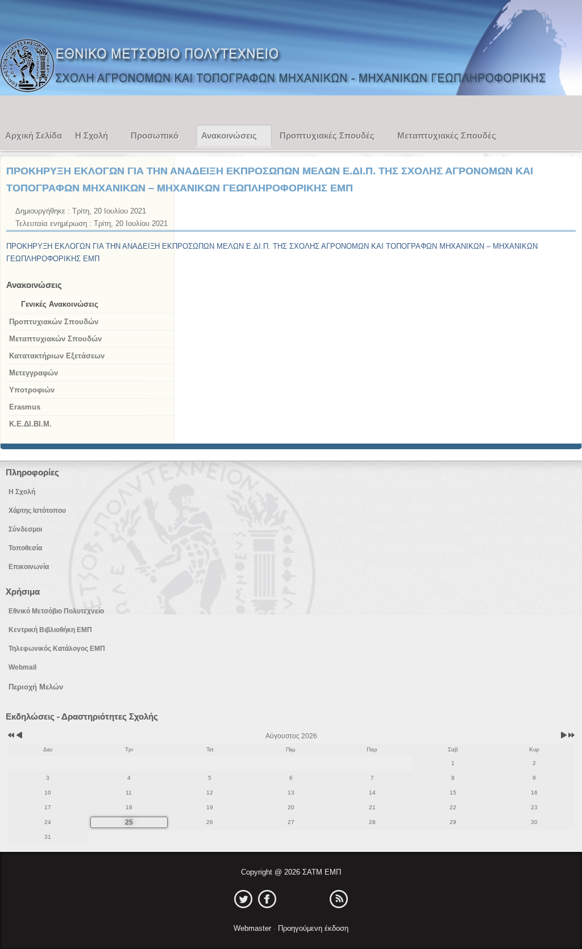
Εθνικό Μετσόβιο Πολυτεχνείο (56, 611)
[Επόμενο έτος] (570, 736)
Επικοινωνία (29, 567)
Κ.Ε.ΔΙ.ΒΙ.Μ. (30, 424)
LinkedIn (291, 899)
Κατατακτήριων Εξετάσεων (57, 356)
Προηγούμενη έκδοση (312, 928)
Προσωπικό (154, 135)
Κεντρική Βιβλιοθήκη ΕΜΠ (50, 630)
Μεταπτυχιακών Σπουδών (55, 339)
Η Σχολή (91, 135)
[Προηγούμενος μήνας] (19, 736)
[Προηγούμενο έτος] (10, 736)
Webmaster (253, 928)
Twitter (243, 899)
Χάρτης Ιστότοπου (37, 511)
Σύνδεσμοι (25, 529)
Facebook (267, 899)
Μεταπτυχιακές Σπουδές (446, 135)
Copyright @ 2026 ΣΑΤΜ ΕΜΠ (291, 872)
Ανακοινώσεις (229, 135)
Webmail (22, 667)
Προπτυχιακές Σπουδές (327, 135)
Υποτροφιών (32, 390)
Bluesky (315, 899)
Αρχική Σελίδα (33, 135)
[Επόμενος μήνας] (563, 736)
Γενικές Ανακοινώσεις (59, 304)
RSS (339, 899)
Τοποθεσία (25, 548)
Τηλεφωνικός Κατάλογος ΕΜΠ (57, 649)
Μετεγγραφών (33, 373)
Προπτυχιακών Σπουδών (53, 321)
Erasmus (24, 407)
